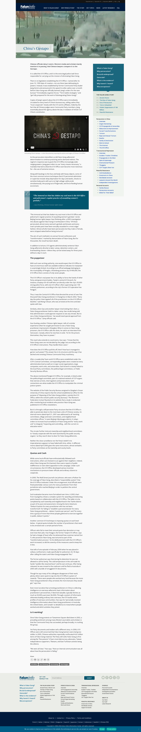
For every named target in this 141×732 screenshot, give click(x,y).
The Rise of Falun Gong (107, 100)
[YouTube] (103, 677)
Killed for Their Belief (106, 193)
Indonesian (88, 722)
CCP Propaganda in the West (89, 691)
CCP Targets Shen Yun (106, 167)
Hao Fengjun (64, 664)
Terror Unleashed (105, 105)
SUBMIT (89, 678)
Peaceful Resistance (106, 112)
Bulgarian (59, 722)
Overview (102, 121)
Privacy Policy (70, 718)
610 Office (34, 664)
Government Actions (107, 693)
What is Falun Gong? (105, 68)
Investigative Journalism (108, 691)
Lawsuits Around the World (108, 180)
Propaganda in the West (107, 158)
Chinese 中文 (104, 722)
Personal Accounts (102, 185)
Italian (40, 722)
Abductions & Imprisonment (108, 128)
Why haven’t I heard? (105, 83)
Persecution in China (103, 119)
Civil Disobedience (105, 173)
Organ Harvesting (105, 124)
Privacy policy (111, 729)
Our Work (105, 700)
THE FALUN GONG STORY (47, 685)
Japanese (74, 722)
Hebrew (46, 722)
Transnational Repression (105, 151)
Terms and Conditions (84, 718)
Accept (102, 729)
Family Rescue (104, 188)
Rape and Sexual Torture (107, 136)
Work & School (104, 143)
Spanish (66, 722)
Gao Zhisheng (44, 664)
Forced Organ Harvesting (68, 699)
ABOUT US (105, 698)
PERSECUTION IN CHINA (68, 685)
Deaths (101, 138)
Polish (53, 722)
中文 (115, 1)
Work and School (65, 705)
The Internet (103, 145)
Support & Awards (86, 707)
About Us (51, 718)
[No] (139, 729)
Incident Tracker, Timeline (88, 689)
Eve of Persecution (106, 103)
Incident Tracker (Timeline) (108, 155)
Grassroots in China (106, 175)
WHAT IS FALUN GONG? (51, 8)
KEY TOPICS (90, 8)
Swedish (96, 722)
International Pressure (106, 163)
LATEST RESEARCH (109, 8)
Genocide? (101, 77)
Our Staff (104, 702)
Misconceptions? (103, 86)
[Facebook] (107, 677)
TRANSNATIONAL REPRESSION (90, 685)
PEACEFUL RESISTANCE (88, 701)
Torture (102, 133)
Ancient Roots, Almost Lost (47, 688)
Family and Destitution (67, 703)
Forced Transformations (107, 131)
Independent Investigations (108, 182)
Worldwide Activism (105, 178)
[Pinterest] (118, 677)
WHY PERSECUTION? (67, 8)
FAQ (118, 8)
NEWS (98, 8)
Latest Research (106, 704)
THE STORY (80, 8)
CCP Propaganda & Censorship (109, 126)
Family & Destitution (106, 140)
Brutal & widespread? (105, 74)
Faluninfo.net (89, 1)
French (34, 722)
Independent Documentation (110, 689)
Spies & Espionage (105, 160)
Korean (80, 722)
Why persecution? (104, 71)
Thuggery (102, 165)
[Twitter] (110, 677)
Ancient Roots (104, 98)
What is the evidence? (105, 80)
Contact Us (60, 718)
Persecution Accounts (106, 190)
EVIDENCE (105, 685)
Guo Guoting (54, 664)
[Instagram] (114, 677)
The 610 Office (104, 148)
